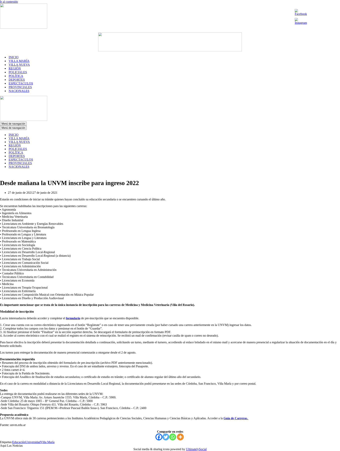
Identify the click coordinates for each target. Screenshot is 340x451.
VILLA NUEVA (19, 64)
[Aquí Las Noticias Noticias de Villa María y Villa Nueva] (23, 27)
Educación (18, 442)
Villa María (48, 442)
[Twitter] (165, 436)
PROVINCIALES (20, 87)
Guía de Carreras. (236, 418)
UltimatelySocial (196, 449)
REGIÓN (15, 68)
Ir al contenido (9, 1)
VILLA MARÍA (19, 61)
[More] (180, 436)
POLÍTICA (16, 76)
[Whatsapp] (172, 436)
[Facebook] (158, 436)
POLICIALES (18, 72)
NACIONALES (19, 91)
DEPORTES (17, 79)
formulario (73, 318)
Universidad (33, 442)
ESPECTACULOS (21, 83)
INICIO (13, 57)
